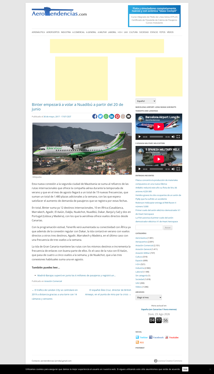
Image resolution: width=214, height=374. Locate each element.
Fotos (162, 32)
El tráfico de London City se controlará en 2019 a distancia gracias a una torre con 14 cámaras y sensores (55, 294)
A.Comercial (78, 32)
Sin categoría (141, 275)
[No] (210, 369)
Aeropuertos (53, 32)
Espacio (154, 32)
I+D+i (120, 32)
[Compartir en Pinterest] (117, 118)
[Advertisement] (107, 46)
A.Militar (102, 32)
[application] (159, 127)
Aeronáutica (38, 32)
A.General (91, 32)
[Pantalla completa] (178, 136)
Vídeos (170, 32)
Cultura (133, 32)
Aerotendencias (59, 12)
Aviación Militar (143, 253)
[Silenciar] (173, 136)
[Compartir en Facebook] (95, 118)
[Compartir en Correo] (128, 118)
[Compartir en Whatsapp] (106, 118)
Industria (66, 32)
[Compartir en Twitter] (101, 118)
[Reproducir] (139, 136)
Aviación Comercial (53, 281)
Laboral (112, 32)
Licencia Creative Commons (170, 360)
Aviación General (143, 249)
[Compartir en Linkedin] (112, 118)
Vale (185, 369)
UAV (126, 32)
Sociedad (144, 32)
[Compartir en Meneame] (123, 118)
